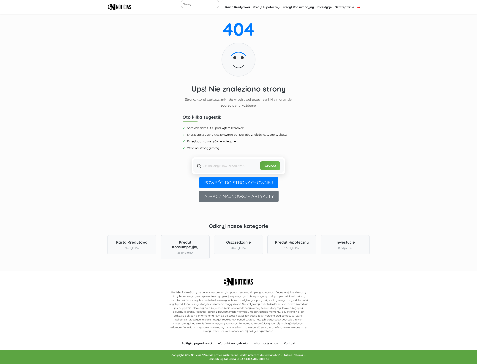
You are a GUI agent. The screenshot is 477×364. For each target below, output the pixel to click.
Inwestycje (324, 7)
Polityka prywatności (197, 343)
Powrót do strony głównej (238, 182)
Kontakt (290, 343)
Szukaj (270, 165)
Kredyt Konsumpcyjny (298, 7)
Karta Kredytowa (237, 7)
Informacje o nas (266, 343)
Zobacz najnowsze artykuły (238, 196)
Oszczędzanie (344, 7)
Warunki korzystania (233, 343)
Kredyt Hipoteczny (266, 7)
